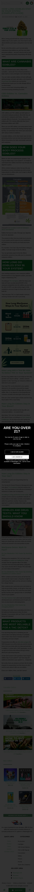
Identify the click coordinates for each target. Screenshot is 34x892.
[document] (17, 446)
